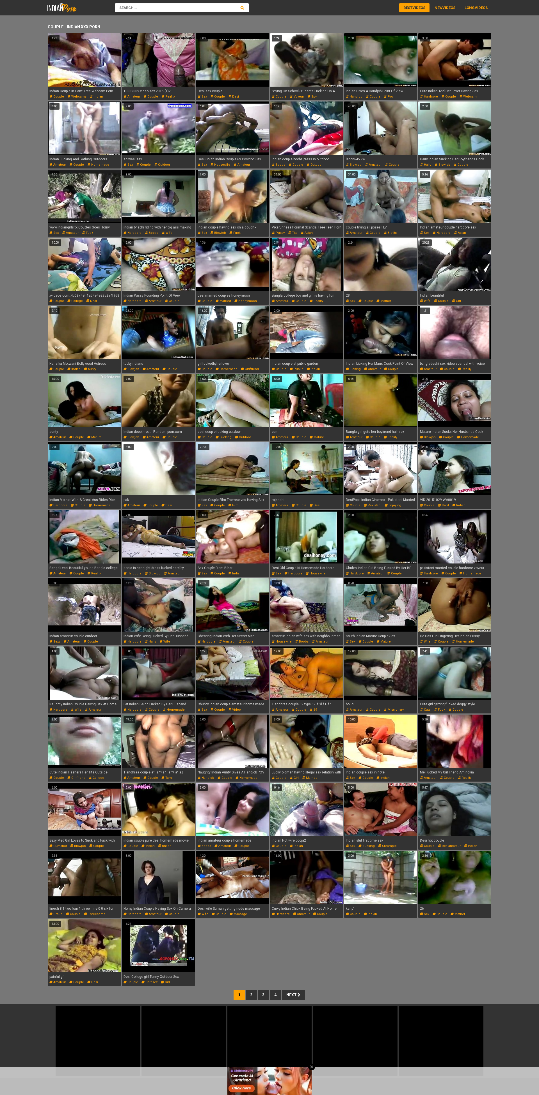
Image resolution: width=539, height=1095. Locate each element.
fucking (225, 437)
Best (407, 8)
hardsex (151, 982)
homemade (99, 165)
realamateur (451, 846)
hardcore (430, 96)
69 (315, 709)
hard (445, 505)
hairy (427, 165)
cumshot (59, 846)
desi (235, 96)
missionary (395, 709)
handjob (355, 96)
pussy (280, 233)
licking (355, 369)
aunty (91, 369)
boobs (280, 165)
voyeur (298, 96)
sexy (56, 641)
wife (168, 233)
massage (240, 914)
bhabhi (166, 846)
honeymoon (247, 301)
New (438, 8)
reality (170, 96)
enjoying (394, 505)
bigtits (392, 233)
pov (390, 96)
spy (313, 96)
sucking (368, 846)
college (76, 301)
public (298, 369)
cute (427, 709)
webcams (78, 96)
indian (98, 96)
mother (385, 301)
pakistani (374, 505)
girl (458, 301)
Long (470, 8)
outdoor (163, 165)
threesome (96, 914)
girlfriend (251, 369)
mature (96, 437)
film (235, 505)
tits (294, 233)
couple (58, 96)
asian (308, 233)
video (236, 709)
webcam (469, 96)
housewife (221, 165)
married (225, 301)
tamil (169, 778)
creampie (389, 846)
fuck (89, 233)
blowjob (355, 165)
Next (292, 995)
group (57, 914)
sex (204, 96)
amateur (133, 96)
